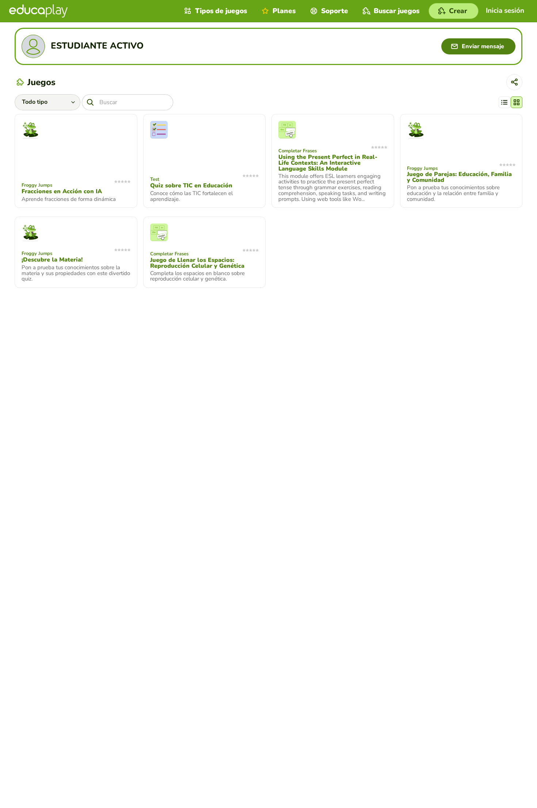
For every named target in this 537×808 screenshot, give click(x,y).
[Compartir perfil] (514, 82)
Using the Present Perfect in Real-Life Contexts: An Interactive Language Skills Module (327, 163)
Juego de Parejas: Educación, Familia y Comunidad (459, 177)
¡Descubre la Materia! (52, 260)
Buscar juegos (396, 11)
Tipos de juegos (221, 11)
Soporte (334, 11)
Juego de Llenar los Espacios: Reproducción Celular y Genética (197, 263)
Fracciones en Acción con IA (62, 191)
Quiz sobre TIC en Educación (191, 185)
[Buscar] (90, 102)
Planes (284, 11)
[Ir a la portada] (38, 11)
